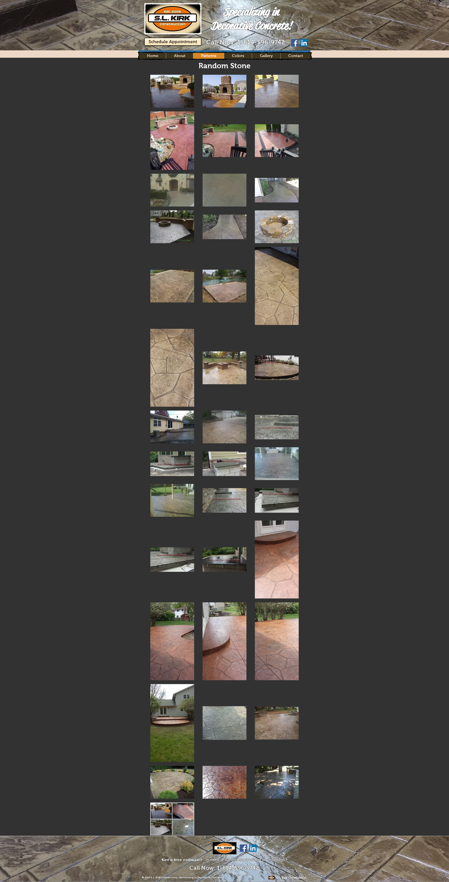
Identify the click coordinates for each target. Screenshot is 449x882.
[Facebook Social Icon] (294, 42)
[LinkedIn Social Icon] (304, 42)
